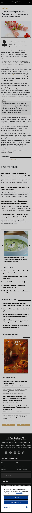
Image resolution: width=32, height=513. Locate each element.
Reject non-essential (16, 502)
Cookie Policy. (19, 493)
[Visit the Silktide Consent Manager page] (26, 507)
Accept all (16, 497)
